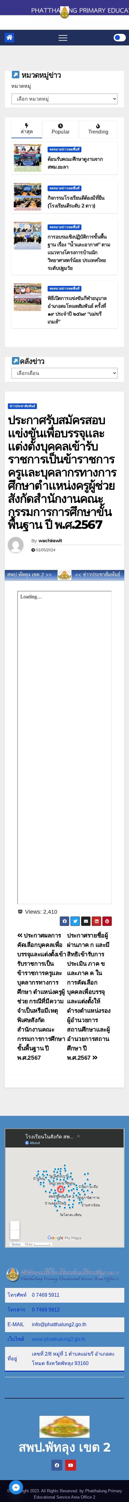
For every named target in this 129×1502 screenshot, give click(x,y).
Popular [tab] (61, 131)
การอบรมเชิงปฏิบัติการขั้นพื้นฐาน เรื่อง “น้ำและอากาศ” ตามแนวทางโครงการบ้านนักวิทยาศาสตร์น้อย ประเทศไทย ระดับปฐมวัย (79, 252)
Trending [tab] (98, 131)
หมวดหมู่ (21, 86)
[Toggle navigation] (62, 37)
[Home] (9, 37)
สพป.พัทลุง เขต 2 (64, 1447)
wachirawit (50, 541)
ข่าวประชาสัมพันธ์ (22, 406)
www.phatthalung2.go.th (58, 1339)
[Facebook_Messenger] (16, 1487)
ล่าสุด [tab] (27, 131)
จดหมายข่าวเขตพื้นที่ (64, 149)
